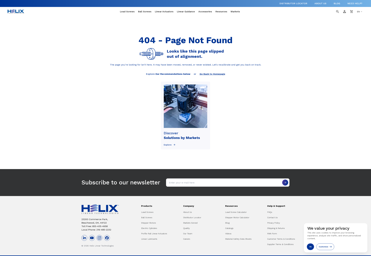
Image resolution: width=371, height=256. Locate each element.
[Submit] (285, 183)
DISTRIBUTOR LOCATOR (293, 3)
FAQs (269, 212)
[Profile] (344, 11)
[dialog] (336, 238)
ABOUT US (320, 3)
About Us (187, 212)
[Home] (16, 11)
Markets (235, 11)
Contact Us (272, 217)
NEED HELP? (354, 3)
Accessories (205, 11)
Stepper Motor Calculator (237, 217)
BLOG (337, 3)
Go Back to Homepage (212, 74)
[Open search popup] (337, 11)
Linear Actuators (164, 11)
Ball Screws (144, 11)
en (358, 11)
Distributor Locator (192, 217)
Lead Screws (127, 11)
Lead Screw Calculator (236, 212)
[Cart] (351, 11)
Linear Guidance (186, 11)
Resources (221, 11)
